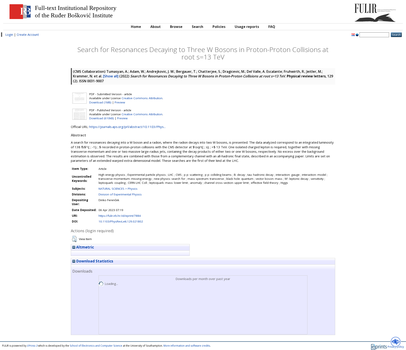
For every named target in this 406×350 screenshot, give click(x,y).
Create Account (28, 34)
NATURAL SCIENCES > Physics (118, 189)
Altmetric (84, 247)
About (155, 26)
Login (9, 34)
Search (197, 26)
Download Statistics (94, 261)
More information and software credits (186, 345)
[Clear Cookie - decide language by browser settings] (357, 34)
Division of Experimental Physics (120, 194)
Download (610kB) (101, 118)
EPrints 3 (32, 345)
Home (136, 26)
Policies (219, 26)
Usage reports (247, 26)
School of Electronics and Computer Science (96, 345)
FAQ (271, 26)
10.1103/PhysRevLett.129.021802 (121, 221)
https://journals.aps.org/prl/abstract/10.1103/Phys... (127, 127)
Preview (120, 102)
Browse (176, 26)
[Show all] (110, 76)
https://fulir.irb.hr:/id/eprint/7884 (120, 216)
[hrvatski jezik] (353, 34)
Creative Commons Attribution (142, 98)
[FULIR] (350, 11)
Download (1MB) (100, 102)
